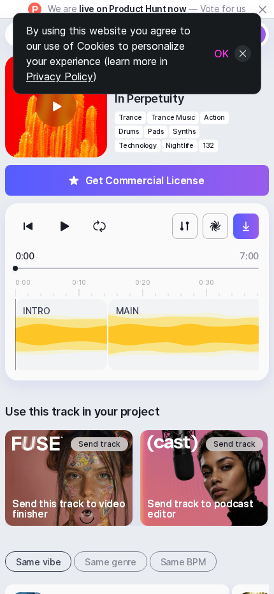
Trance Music (173, 117)
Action (214, 117)
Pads (156, 131)
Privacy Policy (59, 76)
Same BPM (183, 561)
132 (208, 145)
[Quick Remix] (215, 226)
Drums (129, 131)
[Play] (63, 226)
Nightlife (180, 145)
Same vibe (38, 561)
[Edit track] (185, 226)
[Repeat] (99, 226)
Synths (184, 131)
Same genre (110, 561)
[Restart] (28, 226)
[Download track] (246, 226)
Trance (130, 117)
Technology (138, 145)
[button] (56, 106)
